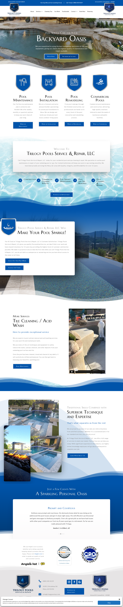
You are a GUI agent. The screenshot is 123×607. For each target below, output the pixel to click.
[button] (119, 599)
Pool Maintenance (22, 366)
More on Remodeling (74, 124)
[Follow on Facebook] (74, 582)
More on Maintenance (23, 125)
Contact (73, 11)
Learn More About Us (77, 455)
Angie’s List (38, 554)
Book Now (82, 11)
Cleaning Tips (48, 11)
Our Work (57, 11)
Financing (90, 11)
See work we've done (69, 56)
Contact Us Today (14, 267)
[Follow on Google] (79, 582)
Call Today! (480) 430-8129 (74, 2)
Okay (109, 603)
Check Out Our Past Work (17, 261)
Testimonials (65, 11)
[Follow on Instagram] (69, 582)
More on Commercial (100, 124)
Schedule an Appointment (61, 194)
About (32, 11)
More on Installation (49, 124)
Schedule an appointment (71, 591)
